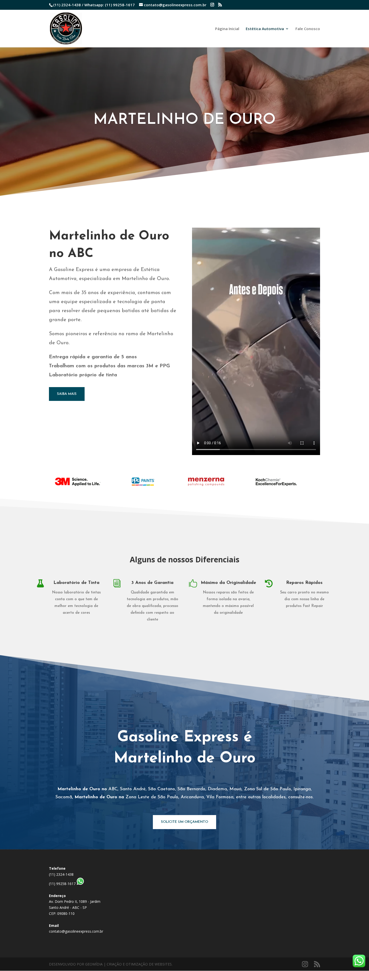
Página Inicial (227, 29)
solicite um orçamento (184, 822)
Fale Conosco (307, 29)
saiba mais (67, 394)
